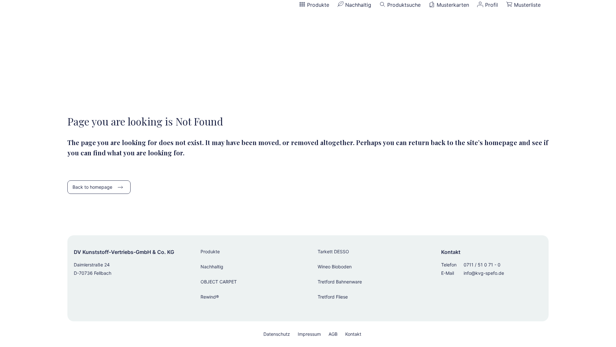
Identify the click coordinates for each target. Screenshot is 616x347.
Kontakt (353, 334)
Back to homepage (92, 187)
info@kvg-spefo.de (484, 273)
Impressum (309, 334)
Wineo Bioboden (335, 266)
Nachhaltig (212, 266)
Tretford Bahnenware (340, 281)
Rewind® (210, 296)
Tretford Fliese (333, 296)
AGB (333, 334)
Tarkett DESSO (333, 251)
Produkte (210, 251)
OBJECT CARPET (219, 281)
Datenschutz (276, 334)
